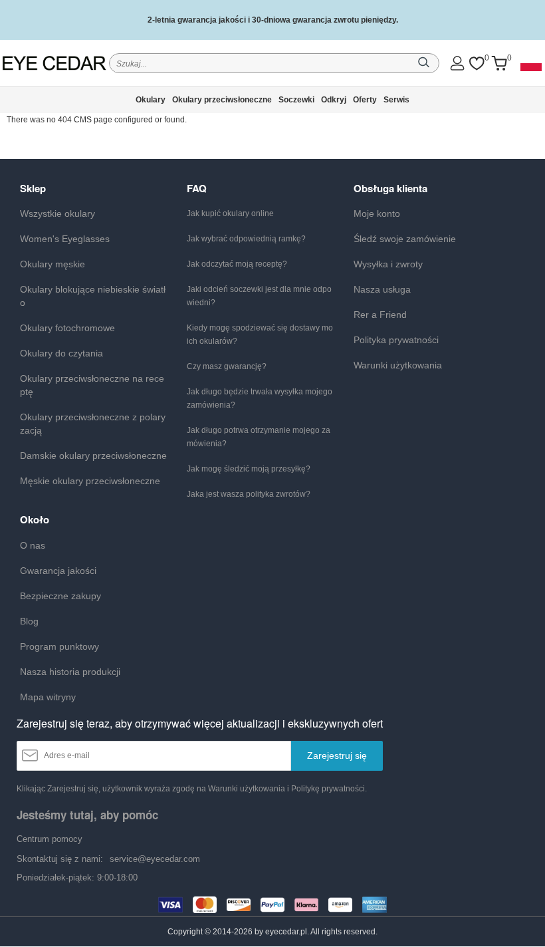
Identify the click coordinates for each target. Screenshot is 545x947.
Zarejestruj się (337, 755)
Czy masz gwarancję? (227, 366)
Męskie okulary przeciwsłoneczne (90, 480)
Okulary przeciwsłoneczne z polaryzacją (92, 424)
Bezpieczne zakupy (60, 596)
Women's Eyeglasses (65, 238)
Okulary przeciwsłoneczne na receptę (92, 385)
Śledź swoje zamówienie (405, 238)
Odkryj (333, 99)
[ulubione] (477, 63)
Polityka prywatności (396, 340)
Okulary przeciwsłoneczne (222, 99)
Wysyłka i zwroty (388, 264)
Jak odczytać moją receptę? (237, 264)
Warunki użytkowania (398, 365)
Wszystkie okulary (57, 213)
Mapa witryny (48, 697)
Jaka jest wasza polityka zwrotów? (248, 494)
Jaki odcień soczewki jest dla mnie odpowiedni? (259, 296)
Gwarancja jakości (58, 570)
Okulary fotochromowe (67, 328)
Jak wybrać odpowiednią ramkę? (246, 238)
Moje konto (377, 213)
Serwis (396, 99)
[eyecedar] (54, 63)
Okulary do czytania (61, 353)
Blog (29, 621)
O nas (32, 545)
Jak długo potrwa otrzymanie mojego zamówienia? (258, 437)
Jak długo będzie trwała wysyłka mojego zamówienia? (259, 398)
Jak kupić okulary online (230, 213)
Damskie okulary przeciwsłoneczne (93, 455)
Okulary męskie (52, 264)
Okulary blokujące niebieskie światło (92, 296)
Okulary (150, 99)
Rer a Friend (380, 314)
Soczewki (296, 99)
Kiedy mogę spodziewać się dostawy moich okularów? (260, 334)
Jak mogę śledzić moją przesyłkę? (248, 468)
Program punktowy (59, 646)
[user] (457, 63)
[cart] (499, 63)
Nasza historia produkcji (70, 671)
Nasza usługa (382, 289)
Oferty (365, 99)
